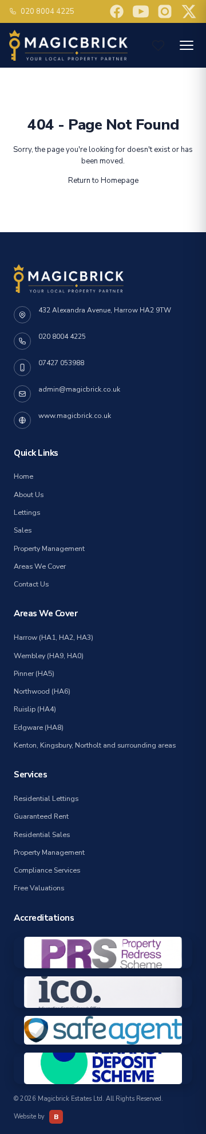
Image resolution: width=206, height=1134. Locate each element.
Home (23, 476)
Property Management (49, 548)
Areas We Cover (40, 566)
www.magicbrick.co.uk (74, 415)
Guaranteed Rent (41, 816)
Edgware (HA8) (39, 727)
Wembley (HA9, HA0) (49, 655)
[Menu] (186, 45)
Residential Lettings (46, 798)
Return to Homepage (103, 180)
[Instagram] (165, 11)
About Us (28, 494)
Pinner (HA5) (34, 673)
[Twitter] (189, 11)
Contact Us (31, 584)
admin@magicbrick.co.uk (79, 389)
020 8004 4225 (47, 11)
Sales (22, 530)
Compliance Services (47, 870)
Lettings (27, 512)
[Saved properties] (158, 46)
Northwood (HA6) (42, 691)
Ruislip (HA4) (35, 709)
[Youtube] (117, 11)
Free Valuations (39, 888)
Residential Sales (42, 834)
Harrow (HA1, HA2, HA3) (53, 637)
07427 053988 (61, 362)
